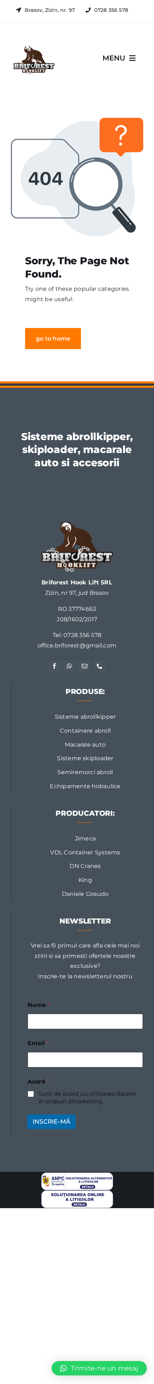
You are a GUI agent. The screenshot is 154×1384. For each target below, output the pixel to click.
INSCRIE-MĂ (51, 1121)
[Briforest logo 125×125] (33, 41)
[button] (99, 1368)
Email (38, 1043)
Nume (39, 1005)
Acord (38, 1081)
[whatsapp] (69, 666)
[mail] (84, 666)
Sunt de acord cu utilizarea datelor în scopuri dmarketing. (87, 1097)
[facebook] (54, 666)
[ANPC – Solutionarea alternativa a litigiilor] (77, 1175)
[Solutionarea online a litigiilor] (77, 1193)
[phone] (99, 666)
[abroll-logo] (77, 524)
